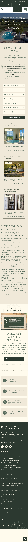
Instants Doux (8, 129)
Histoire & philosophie (6, 512)
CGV (2, 519)
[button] (25, 9)
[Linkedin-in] (10, 446)
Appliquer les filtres (14, 117)
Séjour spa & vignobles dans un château (12, 190)
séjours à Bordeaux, (12, 74)
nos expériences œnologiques (12, 68)
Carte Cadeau (8, 162)
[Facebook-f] (6, 446)
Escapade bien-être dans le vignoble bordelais (13, 125)
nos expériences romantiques (12, 66)
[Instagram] (2, 446)
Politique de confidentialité (7, 517)
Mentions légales (5, 514)
